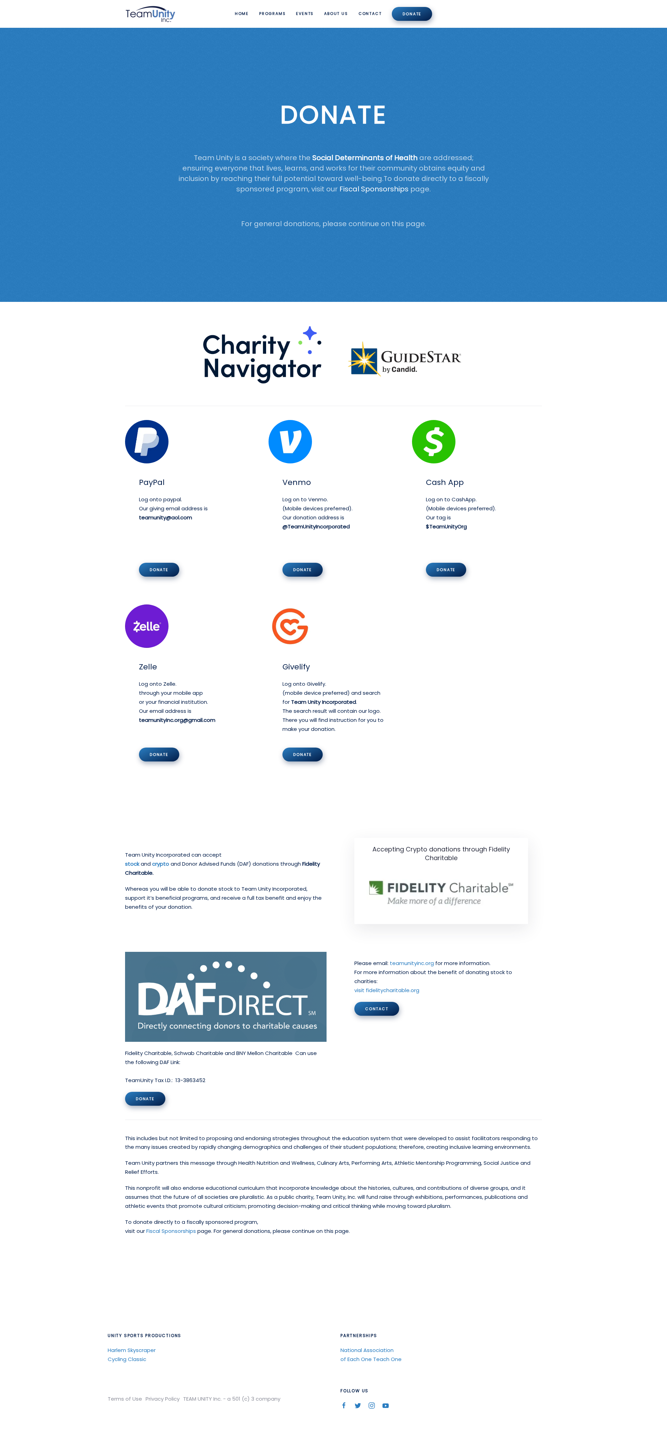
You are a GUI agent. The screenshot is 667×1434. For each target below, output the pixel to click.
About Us (336, 13)
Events (305, 13)
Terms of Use (125, 1398)
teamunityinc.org (412, 963)
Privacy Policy (163, 1398)
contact (376, 1009)
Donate (412, 14)
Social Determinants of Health (365, 158)
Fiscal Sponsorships (374, 189)
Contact (370, 13)
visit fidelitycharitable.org (386, 990)
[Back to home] (151, 14)
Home (242, 13)
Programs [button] (272, 13)
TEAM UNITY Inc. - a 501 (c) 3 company (231, 1398)
